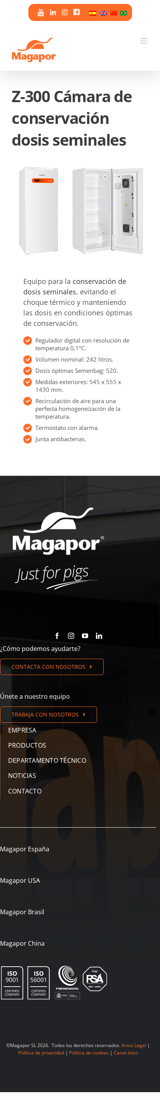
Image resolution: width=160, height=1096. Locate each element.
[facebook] (57, 636)
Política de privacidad (41, 1052)
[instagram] (71, 636)
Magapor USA (20, 880)
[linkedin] (99, 636)
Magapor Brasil (22, 912)
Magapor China (22, 943)
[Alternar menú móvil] (144, 41)
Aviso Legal (134, 1045)
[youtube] (85, 636)
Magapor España (24, 849)
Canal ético (126, 1052)
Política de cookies (89, 1052)
